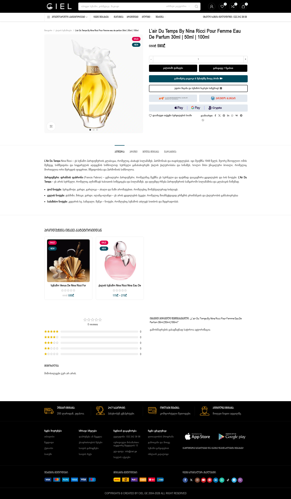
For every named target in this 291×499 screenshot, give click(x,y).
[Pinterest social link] (224, 115)
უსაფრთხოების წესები (90, 442)
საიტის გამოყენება (89, 448)
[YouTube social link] (203, 480)
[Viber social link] (203, 120)
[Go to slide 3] (97, 130)
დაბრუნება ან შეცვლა (90, 436)
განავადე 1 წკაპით (223, 68)
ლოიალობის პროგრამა (161, 436)
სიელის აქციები (121, 457)
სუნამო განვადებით (158, 448)
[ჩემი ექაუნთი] (211, 6)
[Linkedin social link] (228, 115)
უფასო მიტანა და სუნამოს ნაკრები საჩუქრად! (196, 88)
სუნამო (82, 161)
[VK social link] (236, 115)
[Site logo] (58, 6)
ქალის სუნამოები (64, 30)
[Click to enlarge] (51, 126)
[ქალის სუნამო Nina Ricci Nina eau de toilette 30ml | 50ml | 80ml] (120, 260)
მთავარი (48, 30)
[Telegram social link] (241, 115)
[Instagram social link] (197, 480)
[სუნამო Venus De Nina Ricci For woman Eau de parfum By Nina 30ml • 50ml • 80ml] (68, 260)
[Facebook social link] (215, 115)
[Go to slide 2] (93, 130)
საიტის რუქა (85, 454)
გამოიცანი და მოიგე (159, 442)
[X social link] (219, 115)
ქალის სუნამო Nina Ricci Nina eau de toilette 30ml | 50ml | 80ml (120, 287)
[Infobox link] (67, 411)
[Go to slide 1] (90, 130)
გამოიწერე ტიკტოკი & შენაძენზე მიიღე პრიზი (196, 78)
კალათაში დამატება (173, 68)
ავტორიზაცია (202, 330)
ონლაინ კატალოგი (158, 454)
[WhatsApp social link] (232, 115)
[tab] (120, 150)
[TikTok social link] (228, 480)
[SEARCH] (196, 6)
